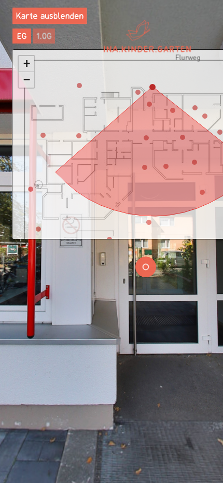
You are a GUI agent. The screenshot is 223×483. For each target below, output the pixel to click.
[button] (26, 64)
